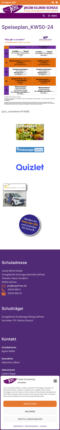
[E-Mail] (56, 2)
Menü (54, 15)
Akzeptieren (30, 404)
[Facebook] (53, 2)
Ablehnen (30, 411)
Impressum (43, 426)
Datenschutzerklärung (31, 426)
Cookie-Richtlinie (18, 426)
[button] (55, 381)
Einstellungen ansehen (30, 419)
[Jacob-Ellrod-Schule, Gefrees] (30, 8)
